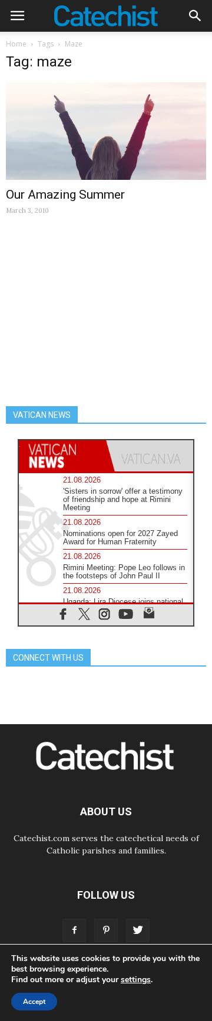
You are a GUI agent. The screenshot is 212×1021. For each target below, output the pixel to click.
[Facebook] (74, 930)
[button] (195, 16)
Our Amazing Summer (65, 195)
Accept (34, 1001)
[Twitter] (138, 930)
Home (16, 44)
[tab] (62, 455)
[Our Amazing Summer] (106, 131)
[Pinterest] (106, 930)
